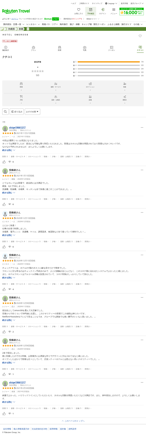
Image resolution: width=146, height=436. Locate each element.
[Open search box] (5, 112)
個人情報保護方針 (22, 429)
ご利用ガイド (84, 3)
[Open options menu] (142, 127)
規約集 (63, 429)
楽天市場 (124, 3)
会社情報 (7, 429)
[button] (16, 128)
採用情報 (54, 429)
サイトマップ (97, 3)
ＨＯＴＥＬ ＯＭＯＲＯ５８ (15, 34)
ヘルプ (73, 3)
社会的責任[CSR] (39, 429)
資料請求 (72, 429)
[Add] (140, 36)
